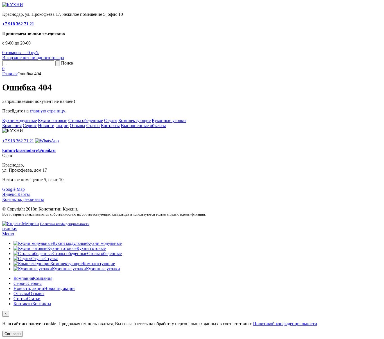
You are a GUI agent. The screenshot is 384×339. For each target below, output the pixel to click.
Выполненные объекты (143, 125)
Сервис (30, 125)
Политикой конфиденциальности (285, 323)
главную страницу (47, 110)
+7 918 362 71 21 (18, 23)
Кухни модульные (19, 120)
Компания (12, 125)
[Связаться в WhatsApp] (47, 140)
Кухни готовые (52, 120)
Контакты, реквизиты (23, 199)
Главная (9, 73)
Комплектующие (134, 120)
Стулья (110, 120)
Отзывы (77, 125)
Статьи (93, 125)
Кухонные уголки (169, 120)
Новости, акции (53, 125)
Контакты (110, 125)
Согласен (12, 334)
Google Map (13, 189)
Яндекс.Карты (16, 194)
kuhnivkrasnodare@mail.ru (29, 150)
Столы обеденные (85, 120)
